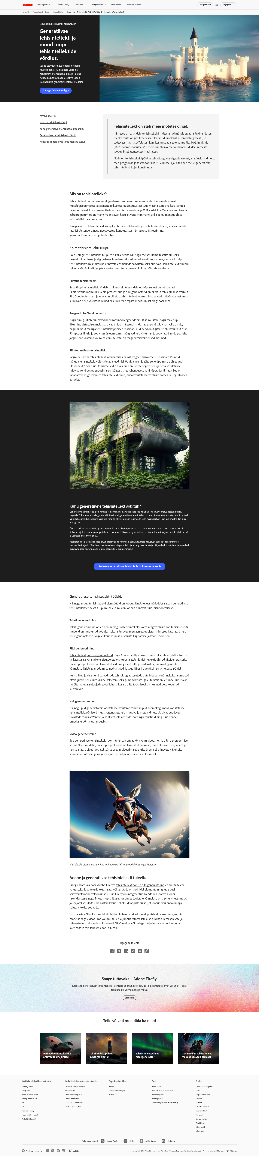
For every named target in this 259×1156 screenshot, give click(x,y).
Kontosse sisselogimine (204, 1087)
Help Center (156, 1087)
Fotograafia (26, 1091)
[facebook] (47, 1150)
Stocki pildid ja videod (30, 1115)
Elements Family (28, 1111)
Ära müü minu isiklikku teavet (214, 1151)
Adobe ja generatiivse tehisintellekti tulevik (63, 141)
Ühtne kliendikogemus (73, 1095)
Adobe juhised (157, 1099)
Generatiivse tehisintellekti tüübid (58, 135)
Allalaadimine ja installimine (162, 1091)
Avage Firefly (205, 4)
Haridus (111, 1087)
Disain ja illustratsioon (30, 1095)
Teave (198, 1091)
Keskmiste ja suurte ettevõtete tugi (165, 1103)
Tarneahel (199, 1115)
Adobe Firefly (63, 4)
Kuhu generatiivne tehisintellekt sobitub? (62, 128)
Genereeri (79, 4)
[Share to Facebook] (112, 951)
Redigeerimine (97, 4)
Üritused (199, 1099)
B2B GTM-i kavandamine (74, 1103)
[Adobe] (28, 4)
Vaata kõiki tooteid (29, 1119)
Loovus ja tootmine (72, 1099)
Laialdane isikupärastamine (75, 1087)
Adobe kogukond (158, 1095)
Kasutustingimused (177, 1151)
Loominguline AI (28, 1087)
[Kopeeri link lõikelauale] (146, 951)
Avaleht (26, 12)
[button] (216, 4)
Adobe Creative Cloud (41, 12)
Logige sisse (228, 4)
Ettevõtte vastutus (202, 1107)
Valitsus (111, 1095)
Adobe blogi (200, 1131)
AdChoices (233, 1151)
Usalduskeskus (201, 1119)
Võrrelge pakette (134, 4)
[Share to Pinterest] (133, 951)
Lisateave (129, 997)
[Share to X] (119, 951)
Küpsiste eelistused (194, 1151)
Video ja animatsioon (29, 1099)
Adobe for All (200, 1127)
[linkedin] (63, 1150)
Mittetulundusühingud (117, 1091)
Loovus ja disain (43, 4)
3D (23, 1107)
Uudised (199, 1103)
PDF (23, 1103)
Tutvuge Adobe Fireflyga (56, 90)
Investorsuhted (201, 1111)
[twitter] (58, 1150)
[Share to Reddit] (140, 951)
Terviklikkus (200, 1123)
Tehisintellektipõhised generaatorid (91, 655)
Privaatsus (164, 1151)
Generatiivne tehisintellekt (83, 511)
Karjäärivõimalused (203, 1095)
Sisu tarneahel (70, 1091)
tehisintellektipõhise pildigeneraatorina (140, 885)
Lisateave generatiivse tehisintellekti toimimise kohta (129, 566)
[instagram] (52, 1150)
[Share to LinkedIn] (126, 951)
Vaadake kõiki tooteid (73, 1107)
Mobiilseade (116, 4)
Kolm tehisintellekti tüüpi (53, 122)
